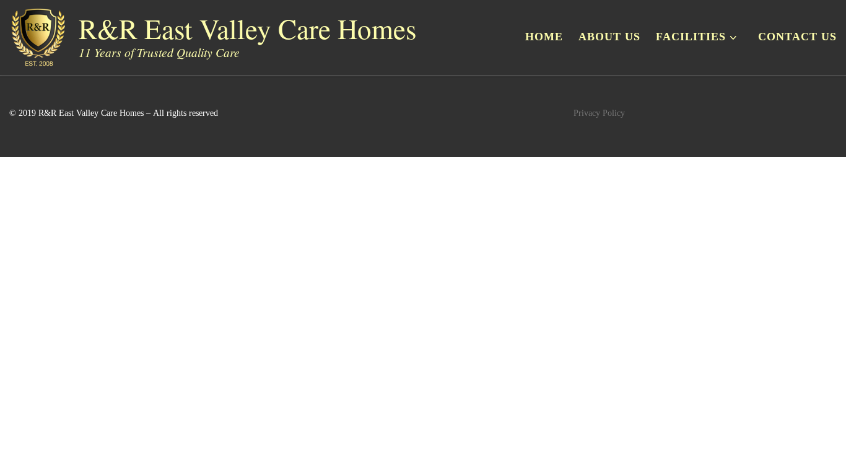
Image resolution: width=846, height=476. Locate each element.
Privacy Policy (599, 113)
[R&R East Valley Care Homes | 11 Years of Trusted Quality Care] (37, 33)
